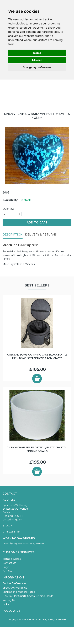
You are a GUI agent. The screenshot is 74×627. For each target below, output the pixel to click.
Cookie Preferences (14, 583)
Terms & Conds (12, 558)
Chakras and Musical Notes (19, 591)
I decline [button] (37, 60)
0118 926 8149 (11, 531)
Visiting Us (9, 600)
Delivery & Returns (41, 234)
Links (6, 604)
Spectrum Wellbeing (15, 587)
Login (6, 567)
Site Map (8, 571)
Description (13, 234)
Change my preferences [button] (37, 67)
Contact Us (9, 563)
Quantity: (8, 208)
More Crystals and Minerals (19, 264)
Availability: (10, 200)
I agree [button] (37, 52)
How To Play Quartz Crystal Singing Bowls (28, 596)
